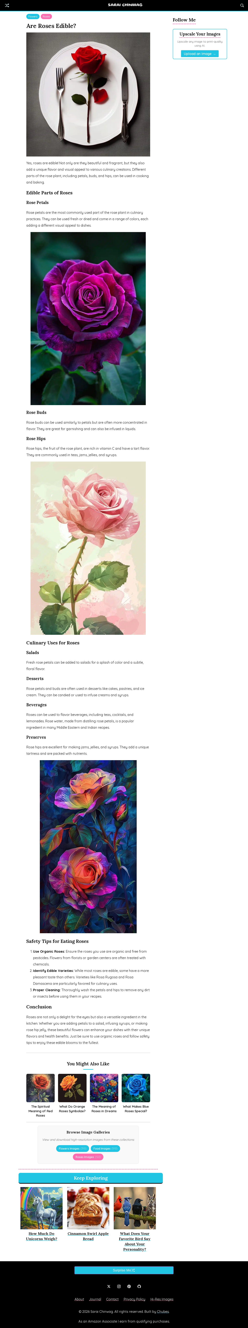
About (79, 1299)
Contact (112, 1299)
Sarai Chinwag (125, 5)
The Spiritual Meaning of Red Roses (40, 1110)
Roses (46, 16)
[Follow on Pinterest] (129, 1286)
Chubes (163, 1311)
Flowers (32, 16)
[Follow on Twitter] (109, 1286)
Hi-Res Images (161, 1299)
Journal (95, 1299)
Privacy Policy (134, 1299)
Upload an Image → (200, 54)
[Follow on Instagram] (119, 1286)
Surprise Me (122, 1270)
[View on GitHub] (139, 1286)
